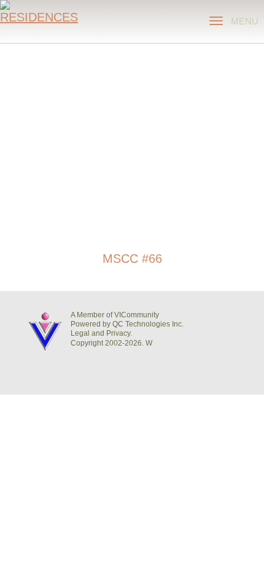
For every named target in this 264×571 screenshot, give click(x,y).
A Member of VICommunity (115, 315)
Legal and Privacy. (101, 333)
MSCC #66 (132, 258)
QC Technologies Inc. (148, 324)
